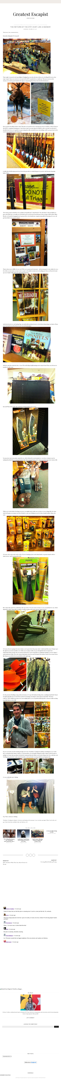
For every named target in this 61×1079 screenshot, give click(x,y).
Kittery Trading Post (24, 77)
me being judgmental (29, 24)
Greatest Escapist (30, 14)
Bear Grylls (30, 365)
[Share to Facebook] (27, 855)
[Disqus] (30, 886)
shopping (45, 24)
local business (17, 24)
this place (10, 36)
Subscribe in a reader (30, 1060)
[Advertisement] (30, 966)
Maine (22, 24)
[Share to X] (30, 855)
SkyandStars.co (42, 1077)
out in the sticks (38, 24)
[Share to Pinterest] (33, 855)
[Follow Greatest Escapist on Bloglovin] (30, 1063)
